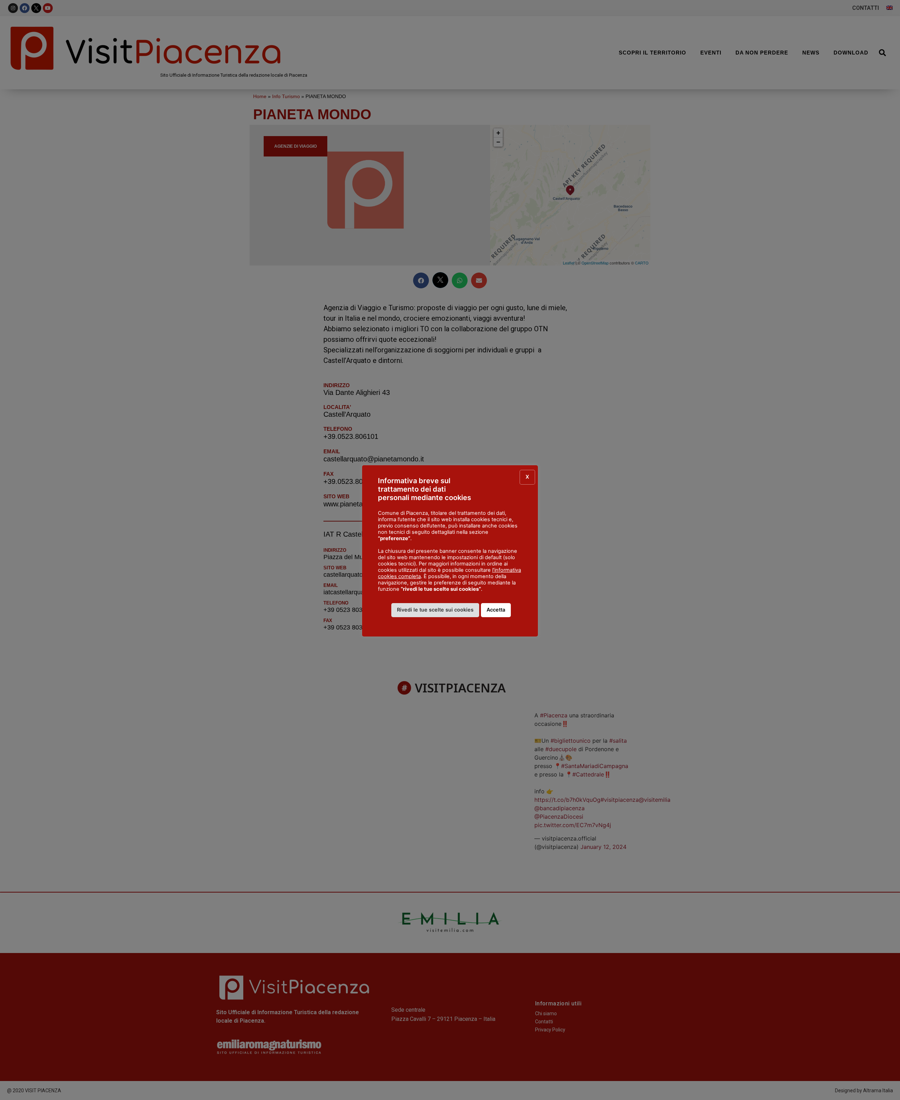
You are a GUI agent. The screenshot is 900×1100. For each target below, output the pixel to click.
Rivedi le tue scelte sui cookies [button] (435, 610)
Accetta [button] (496, 610)
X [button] (527, 477)
